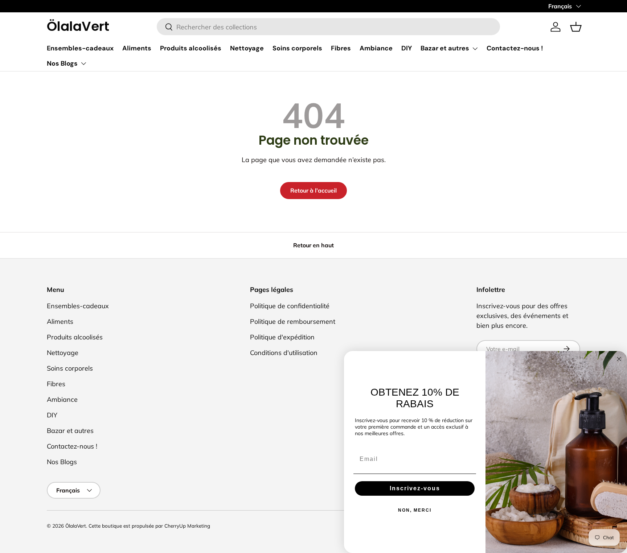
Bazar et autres (445, 48)
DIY (406, 48)
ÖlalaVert (75, 526)
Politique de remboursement (292, 321)
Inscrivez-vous (415, 488)
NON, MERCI (414, 510)
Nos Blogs (62, 63)
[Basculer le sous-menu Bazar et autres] (475, 48)
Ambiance (376, 48)
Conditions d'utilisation (283, 352)
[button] (576, 27)
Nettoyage (247, 48)
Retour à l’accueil (313, 190)
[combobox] (328, 27)
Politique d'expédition (282, 337)
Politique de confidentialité (289, 306)
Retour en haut (313, 245)
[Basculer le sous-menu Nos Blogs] (83, 63)
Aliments (136, 48)
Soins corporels (297, 48)
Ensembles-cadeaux (80, 48)
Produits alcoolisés (190, 48)
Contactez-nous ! (515, 48)
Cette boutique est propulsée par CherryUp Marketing (149, 526)
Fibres (341, 48)
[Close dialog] (619, 359)
